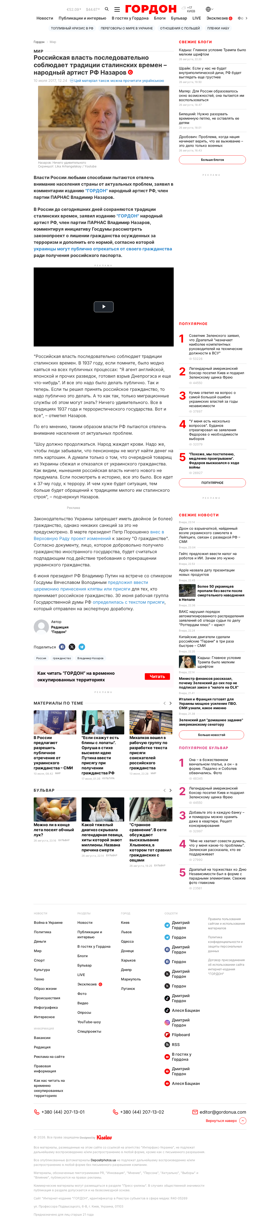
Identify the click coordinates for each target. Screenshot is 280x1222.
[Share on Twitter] (72, 647)
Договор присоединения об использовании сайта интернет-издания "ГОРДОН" (226, 967)
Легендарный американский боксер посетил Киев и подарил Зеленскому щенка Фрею (216, 372)
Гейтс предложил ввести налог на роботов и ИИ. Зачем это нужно (208, 555)
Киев (125, 922)
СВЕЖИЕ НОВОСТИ (199, 515)
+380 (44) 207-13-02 (142, 1112)
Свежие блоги (195, 42)
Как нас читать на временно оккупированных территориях (49, 1088)
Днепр (126, 969)
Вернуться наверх (221, 1120)
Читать (157, 676)
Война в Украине (48, 922)
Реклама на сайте (49, 1056)
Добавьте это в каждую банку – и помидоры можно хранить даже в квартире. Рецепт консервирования (216, 819)
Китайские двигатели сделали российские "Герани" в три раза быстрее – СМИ (206, 641)
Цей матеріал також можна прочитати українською (119, 81)
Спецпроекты (89, 1031)
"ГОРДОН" (96, 190)
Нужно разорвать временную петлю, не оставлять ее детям (209, 118)
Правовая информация (45, 1068)
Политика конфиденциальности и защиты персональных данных (225, 944)
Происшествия (47, 998)
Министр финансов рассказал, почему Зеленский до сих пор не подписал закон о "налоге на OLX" (209, 682)
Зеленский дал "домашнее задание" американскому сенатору (211, 722)
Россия (41, 658)
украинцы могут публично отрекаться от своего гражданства (103, 248)
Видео (82, 1003)
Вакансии (42, 1037)
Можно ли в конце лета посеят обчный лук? (54, 829)
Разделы (84, 913)
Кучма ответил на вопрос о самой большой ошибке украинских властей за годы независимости (213, 399)
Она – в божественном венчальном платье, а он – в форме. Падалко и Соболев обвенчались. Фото (213, 766)
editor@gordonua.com (223, 1112)
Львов (126, 932)
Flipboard (181, 1034)
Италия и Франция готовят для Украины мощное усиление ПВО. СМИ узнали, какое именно (208, 703)
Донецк (127, 951)
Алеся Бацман (186, 1010)
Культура (108, 778)
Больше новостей (211, 735)
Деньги (40, 941)
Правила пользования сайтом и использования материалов (226, 923)
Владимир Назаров (90, 658)
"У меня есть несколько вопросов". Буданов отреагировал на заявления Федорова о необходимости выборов (213, 430)
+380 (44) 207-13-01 (62, 1112)
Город (125, 913)
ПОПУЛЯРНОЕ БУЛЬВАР (203, 748)
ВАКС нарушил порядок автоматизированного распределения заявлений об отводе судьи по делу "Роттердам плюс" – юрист (211, 618)
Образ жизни (45, 988)
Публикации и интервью (82, 18)
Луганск (128, 988)
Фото (82, 993)
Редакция (42, 1047)
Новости (45, 18)
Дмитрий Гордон (181, 925)
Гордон (39, 42)
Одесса (127, 941)
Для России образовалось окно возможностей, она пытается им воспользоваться (211, 95)
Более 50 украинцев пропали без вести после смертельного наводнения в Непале (211, 593)
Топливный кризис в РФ (72, 28)
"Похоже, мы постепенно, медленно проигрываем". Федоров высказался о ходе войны (214, 460)
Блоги (160, 18)
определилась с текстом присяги (128, 602)
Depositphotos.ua (103, 1160)
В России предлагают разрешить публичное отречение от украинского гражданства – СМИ (54, 752)
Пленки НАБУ (218, 28)
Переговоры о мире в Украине (127, 28)
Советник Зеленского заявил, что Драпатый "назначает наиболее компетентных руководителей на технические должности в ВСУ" (215, 344)
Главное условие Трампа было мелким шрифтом (219, 662)
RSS (176, 1044)
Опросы (84, 1012)
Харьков (128, 960)
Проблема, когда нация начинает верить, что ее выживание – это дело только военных (211, 141)
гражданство (62, 658)
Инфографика (46, 1007)
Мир (53, 42)
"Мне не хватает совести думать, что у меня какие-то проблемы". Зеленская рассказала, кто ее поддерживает (217, 847)
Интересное (44, 1017)
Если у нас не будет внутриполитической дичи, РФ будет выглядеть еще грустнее (210, 72)
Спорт (39, 960)
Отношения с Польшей (180, 28)
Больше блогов (212, 159)
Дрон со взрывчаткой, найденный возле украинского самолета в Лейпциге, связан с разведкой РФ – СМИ (209, 535)
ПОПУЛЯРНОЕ (193, 323)
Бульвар (179, 18)
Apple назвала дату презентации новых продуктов (206, 572)
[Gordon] (150, 9)
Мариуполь (131, 979)
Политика (42, 932)
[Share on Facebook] (62, 647)
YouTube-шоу (89, 1022)
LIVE (196, 18)
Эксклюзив (217, 18)
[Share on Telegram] (82, 647)
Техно (39, 979)
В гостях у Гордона (130, 18)
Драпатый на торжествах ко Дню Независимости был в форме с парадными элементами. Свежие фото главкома (217, 876)
